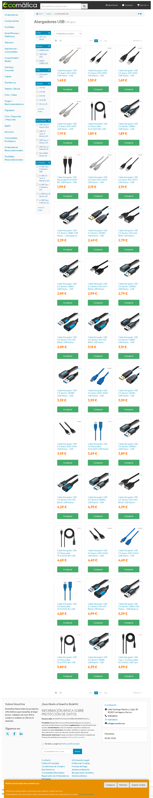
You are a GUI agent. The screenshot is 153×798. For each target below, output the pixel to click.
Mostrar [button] (136, 41)
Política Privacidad (50, 763)
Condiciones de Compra (53, 766)
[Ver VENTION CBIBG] (68, 270)
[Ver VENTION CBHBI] (98, 643)
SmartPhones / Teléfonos (12, 35)
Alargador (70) (43, 75)
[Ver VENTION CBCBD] (98, 216)
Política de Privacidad (75, 737)
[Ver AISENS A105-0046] (129, 536)
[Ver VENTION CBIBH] (129, 323)
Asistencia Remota (80, 769)
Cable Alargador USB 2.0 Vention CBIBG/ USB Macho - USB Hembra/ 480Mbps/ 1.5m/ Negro (66, 289)
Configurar (110, 785)
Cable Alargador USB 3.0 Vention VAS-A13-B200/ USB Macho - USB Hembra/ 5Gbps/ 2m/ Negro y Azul (66, 502)
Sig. (105, 41)
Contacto (128, 5)
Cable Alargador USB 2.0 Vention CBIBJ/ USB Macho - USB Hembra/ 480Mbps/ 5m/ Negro (128, 608)
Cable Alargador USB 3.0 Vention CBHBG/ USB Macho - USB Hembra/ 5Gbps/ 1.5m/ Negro (128, 449)
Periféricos (10, 82)
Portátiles (9, 27)
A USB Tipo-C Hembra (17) (44, 187)
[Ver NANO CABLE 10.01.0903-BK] (68, 643)
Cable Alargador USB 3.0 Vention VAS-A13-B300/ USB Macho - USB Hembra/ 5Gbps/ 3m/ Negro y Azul (97, 609)
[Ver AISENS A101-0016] (129, 56)
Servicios (9, 131)
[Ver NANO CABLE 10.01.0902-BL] (68, 590)
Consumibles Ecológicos (11, 139)
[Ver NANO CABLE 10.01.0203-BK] (98, 110)
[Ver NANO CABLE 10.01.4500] (129, 643)
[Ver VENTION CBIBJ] (129, 590)
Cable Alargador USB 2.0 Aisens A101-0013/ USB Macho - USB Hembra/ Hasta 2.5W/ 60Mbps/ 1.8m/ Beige (67, 129)
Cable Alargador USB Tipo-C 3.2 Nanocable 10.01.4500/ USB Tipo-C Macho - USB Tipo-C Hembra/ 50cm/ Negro (128, 662)
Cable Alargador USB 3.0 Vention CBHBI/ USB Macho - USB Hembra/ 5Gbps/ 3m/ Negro (97, 662)
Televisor (9, 42)
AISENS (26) (44, 50)
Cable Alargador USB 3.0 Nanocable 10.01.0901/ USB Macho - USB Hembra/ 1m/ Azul (98, 449)
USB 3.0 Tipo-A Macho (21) (43, 133)
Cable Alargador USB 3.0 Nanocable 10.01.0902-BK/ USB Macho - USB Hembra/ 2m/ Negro (67, 555)
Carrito (143, 5)
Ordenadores (11, 14)
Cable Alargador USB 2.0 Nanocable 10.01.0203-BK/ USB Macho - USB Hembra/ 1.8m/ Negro (98, 129)
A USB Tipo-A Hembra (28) (44, 169)
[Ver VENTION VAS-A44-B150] (129, 216)
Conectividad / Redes (12, 59)
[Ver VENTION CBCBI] (129, 376)
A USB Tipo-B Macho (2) (44, 195)
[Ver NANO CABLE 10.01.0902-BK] (68, 536)
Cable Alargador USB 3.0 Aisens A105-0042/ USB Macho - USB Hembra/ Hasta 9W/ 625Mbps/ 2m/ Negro (98, 555)
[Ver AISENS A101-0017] (129, 163)
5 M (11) (42, 96)
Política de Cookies (86, 794)
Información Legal (80, 760)
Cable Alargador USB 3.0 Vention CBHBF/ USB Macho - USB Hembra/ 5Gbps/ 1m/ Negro (66, 395)
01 (96, 41)
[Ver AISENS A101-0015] (98, 56)
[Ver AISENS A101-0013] (68, 110)
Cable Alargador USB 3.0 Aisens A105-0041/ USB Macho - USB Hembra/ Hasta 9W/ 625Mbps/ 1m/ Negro (67, 449)
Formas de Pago (79, 766)
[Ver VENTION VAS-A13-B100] (98, 323)
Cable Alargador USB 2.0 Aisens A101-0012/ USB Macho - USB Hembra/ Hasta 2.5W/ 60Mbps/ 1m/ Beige (67, 75)
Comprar (67, 89)
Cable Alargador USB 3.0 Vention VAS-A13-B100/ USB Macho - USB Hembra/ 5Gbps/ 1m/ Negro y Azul (97, 342)
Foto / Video (11, 94)
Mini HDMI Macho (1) (43, 154)
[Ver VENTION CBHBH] (98, 483)
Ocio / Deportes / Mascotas (13, 118)
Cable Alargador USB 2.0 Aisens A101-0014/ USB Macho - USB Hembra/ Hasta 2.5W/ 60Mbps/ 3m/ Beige (97, 182)
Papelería (9, 110)
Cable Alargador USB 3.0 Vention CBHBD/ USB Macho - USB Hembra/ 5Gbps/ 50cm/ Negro (128, 289)
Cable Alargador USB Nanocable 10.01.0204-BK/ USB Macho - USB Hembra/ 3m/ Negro (67, 181)
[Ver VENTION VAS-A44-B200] (98, 270)
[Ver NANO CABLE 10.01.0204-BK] (68, 163)
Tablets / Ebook (12, 88)
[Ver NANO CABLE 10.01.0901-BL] (98, 430)
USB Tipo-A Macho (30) (44, 125)
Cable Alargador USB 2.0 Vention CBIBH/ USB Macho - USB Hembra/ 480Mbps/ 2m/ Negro (128, 342)
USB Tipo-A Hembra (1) (44, 148)
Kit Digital (46, 779)
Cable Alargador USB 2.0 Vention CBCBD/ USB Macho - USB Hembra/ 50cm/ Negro (98, 234)
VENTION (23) (43, 55)
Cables (8, 76)
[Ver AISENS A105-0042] (98, 536)
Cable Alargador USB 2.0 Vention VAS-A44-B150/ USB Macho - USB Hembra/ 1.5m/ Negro (128, 235)
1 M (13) (42, 88)
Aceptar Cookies (138, 785)
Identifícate (113, 5)
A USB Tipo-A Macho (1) (44, 201)
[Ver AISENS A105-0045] (98, 376)
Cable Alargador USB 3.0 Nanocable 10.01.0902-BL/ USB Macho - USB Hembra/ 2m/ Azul (67, 609)
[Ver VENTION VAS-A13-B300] (98, 590)
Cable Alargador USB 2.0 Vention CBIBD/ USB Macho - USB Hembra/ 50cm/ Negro (128, 128)
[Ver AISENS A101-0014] (98, 163)
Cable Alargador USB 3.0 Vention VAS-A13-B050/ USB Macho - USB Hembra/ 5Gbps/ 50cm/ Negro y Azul (66, 342)
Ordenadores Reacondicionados (14, 149)
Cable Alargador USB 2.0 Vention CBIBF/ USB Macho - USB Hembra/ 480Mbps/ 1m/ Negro (67, 234)
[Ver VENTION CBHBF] (68, 376)
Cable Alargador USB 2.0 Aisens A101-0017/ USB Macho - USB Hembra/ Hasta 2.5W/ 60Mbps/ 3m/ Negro (128, 182)
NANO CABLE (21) (43, 62)
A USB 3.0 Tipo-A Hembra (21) (44, 178)
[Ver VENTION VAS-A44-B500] (129, 483)
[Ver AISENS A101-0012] (68, 56)
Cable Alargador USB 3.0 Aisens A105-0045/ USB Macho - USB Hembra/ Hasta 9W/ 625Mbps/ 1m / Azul (98, 395)
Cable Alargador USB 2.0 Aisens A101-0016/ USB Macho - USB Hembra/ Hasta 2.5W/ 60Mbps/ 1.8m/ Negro (128, 75)
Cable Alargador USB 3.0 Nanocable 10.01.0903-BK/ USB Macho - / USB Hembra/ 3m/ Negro (66, 662)
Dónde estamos (79, 776)
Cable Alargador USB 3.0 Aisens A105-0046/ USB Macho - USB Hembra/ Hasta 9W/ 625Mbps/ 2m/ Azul (128, 555)
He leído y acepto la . (62, 744)
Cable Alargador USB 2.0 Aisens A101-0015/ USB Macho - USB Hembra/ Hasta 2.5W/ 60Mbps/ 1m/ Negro (97, 75)
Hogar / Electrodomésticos (14, 103)
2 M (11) (42, 92)
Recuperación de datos (83, 772)
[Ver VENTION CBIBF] (68, 216)
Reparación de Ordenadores (55, 776)
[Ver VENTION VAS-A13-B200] (68, 483)
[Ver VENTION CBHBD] (129, 270)
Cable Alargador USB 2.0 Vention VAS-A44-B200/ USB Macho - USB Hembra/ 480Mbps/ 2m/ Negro (98, 289)
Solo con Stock (42, 38)
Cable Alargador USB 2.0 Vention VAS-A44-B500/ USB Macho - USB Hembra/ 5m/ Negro (128, 502)
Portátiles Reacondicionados (14, 158)
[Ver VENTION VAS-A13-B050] (68, 323)
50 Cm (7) (43, 104)
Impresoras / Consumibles (11, 50)
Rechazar (123, 785)
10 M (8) (42, 100)
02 (101, 41)
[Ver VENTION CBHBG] (129, 430)
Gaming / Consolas (9, 69)
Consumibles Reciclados (53, 772)
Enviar (77, 751)
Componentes (12, 20)
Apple (7, 125)
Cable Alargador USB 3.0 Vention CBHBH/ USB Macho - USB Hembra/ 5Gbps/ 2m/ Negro (97, 502)
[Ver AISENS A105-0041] (68, 430)
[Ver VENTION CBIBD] (129, 110)
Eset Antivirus (48, 769)
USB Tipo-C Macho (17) (44, 141)
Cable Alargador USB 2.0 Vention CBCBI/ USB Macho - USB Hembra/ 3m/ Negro (128, 394)
